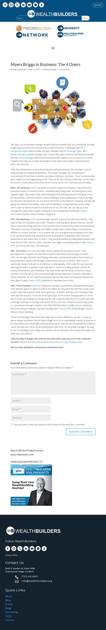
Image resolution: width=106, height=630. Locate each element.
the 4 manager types (72, 151)
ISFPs (29, 251)
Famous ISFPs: (35, 280)
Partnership (11, 612)
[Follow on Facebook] (5, 4)
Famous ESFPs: (65, 308)
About (8, 596)
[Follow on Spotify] (35, 4)
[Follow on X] (17, 4)
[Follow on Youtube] (29, 4)
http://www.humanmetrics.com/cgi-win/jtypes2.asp (59, 342)
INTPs (34, 187)
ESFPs (35, 285)
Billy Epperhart (19, 69)
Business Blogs (49, 69)
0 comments (64, 69)
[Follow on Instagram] (11, 4)
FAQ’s (8, 616)
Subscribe (98, 5)
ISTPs (33, 219)
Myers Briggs (27, 157)
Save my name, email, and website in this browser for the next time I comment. (49, 424)
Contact (9, 620)
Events (9, 604)
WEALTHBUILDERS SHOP (22, 454)
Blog (7, 600)
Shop (8, 608)
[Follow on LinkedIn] (23, 4)
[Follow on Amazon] (41, 4)
